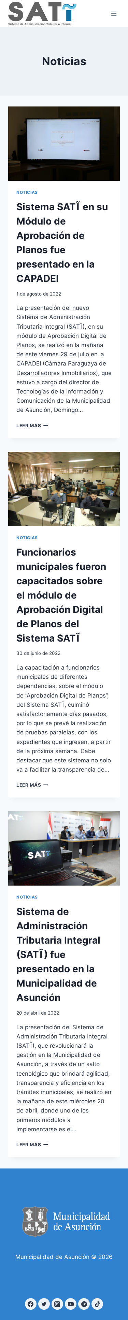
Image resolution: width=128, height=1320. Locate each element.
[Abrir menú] (113, 13)
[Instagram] (57, 1304)
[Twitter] (44, 1304)
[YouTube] (70, 1304)
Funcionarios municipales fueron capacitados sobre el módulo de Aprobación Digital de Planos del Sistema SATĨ (61, 595)
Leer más (32, 425)
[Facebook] (31, 1304)
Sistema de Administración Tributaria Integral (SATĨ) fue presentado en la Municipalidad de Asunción (58, 954)
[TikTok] (97, 1304)
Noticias (27, 192)
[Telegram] (84, 1304)
